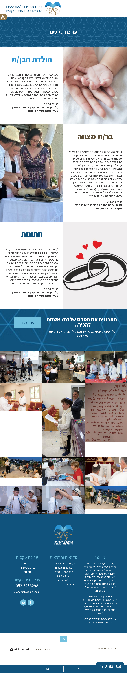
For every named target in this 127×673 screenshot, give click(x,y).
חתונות (27, 572)
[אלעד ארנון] (33, 8)
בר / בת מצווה (27, 567)
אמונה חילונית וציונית (64, 563)
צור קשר (106, 666)
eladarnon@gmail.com (27, 592)
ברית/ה (27, 563)
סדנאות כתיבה (64, 580)
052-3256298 (27, 585)
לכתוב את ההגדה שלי (63, 584)
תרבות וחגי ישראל (64, 572)
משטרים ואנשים (63, 567)
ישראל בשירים (63, 576)
